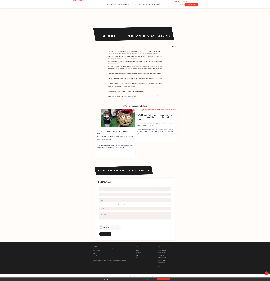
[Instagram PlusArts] (161, 268)
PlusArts (113, 4)
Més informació (161, 279)
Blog (129, 4)
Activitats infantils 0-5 (162, 250)
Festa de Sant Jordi (161, 263)
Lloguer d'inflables (161, 252)
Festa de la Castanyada (162, 260)
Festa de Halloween (161, 262)
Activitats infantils (161, 248)
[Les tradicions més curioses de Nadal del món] (118, 118)
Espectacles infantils (162, 253)
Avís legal (95, 260)
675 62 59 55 (97, 255)
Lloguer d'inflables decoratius (163, 258)
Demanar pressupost (191, 4)
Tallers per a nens (161, 255)
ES (180, 4)
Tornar (174, 46)
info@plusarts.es (96, 250)
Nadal (151, 4)
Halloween (144, 4)
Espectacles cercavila (162, 257)
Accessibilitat (118, 260)
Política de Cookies (111, 260)
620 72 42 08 (178, 1)
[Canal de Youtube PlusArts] (163, 268)
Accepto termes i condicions (107, 222)
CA (182, 4)
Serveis (120, 4)
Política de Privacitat (102, 260)
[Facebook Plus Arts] (159, 268)
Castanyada (136, 4)
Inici (108, 4)
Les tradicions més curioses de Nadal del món (113, 132)
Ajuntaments (138, 252)
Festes (125, 4)
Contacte (157, 4)
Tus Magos (124, 260)
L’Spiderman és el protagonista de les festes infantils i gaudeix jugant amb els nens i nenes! (154, 117)
